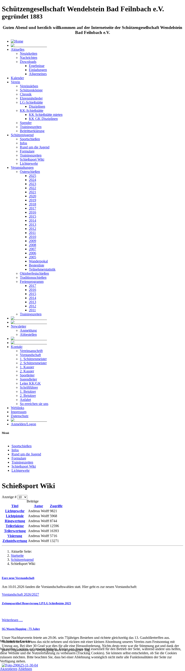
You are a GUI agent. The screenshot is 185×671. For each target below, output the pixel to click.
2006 (32, 253)
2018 (32, 204)
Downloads (28, 62)
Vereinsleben (29, 86)
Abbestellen (28, 334)
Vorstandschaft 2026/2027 (20, 594)
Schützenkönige (31, 90)
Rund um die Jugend (34, 147)
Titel (14, 506)
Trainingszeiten (31, 127)
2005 (32, 257)
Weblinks (17, 408)
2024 (32, 180)
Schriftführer (29, 387)
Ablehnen (25, 669)
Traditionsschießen (33, 277)
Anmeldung (28, 330)
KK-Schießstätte (31, 110)
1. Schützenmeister (33, 359)
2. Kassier (27, 371)
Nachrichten (28, 57)
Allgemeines (38, 74)
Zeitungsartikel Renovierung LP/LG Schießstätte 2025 (36, 603)
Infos (23, 143)
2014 (32, 220)
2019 (32, 200)
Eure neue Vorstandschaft (18, 578)
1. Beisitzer (28, 391)
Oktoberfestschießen (34, 273)
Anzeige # (9, 497)
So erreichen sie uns (34, 404)
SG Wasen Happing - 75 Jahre (21, 629)
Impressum (18, 412)
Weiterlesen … (12, 620)
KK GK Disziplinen (43, 119)
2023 (32, 184)
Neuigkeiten (28, 53)
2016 (32, 212)
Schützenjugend (22, 135)
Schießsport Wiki (32, 159)
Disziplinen (37, 106)
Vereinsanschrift (31, 351)
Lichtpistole (15, 516)
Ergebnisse (36, 66)
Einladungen (38, 70)
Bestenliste (36, 265)
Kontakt (16, 347)
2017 (32, 208)
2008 (32, 245)
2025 (32, 176)
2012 (32, 229)
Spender (26, 123)
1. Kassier (27, 367)
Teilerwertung (15, 531)
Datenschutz (19, 416)
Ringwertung (15, 521)
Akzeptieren (8, 669)
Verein (15, 82)
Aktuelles (17, 49)
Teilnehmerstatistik (42, 269)
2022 (32, 188)
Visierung (14, 536)
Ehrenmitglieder (31, 98)
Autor (38, 506)
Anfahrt (25, 400)
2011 (32, 233)
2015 (32, 216)
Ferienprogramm (32, 281)
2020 (32, 196)
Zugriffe (56, 506)
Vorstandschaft (30, 355)
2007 (32, 249)
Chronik (26, 94)
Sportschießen (30, 139)
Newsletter (18, 326)
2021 (32, 192)
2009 (32, 241)
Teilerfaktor (15, 526)
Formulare (27, 151)
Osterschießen (30, 172)
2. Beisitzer (28, 395)
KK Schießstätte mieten (45, 115)
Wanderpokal (38, 261)
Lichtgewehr (29, 163)
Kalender (17, 78)
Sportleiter (27, 375)
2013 (32, 224)
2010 (32, 237)
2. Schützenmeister (33, 363)
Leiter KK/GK (30, 383)
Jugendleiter (28, 379)
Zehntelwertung (14, 541)
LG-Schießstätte (31, 102)
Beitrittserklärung (32, 131)
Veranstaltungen (22, 167)
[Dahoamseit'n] (17, 41)
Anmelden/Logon (23, 424)
